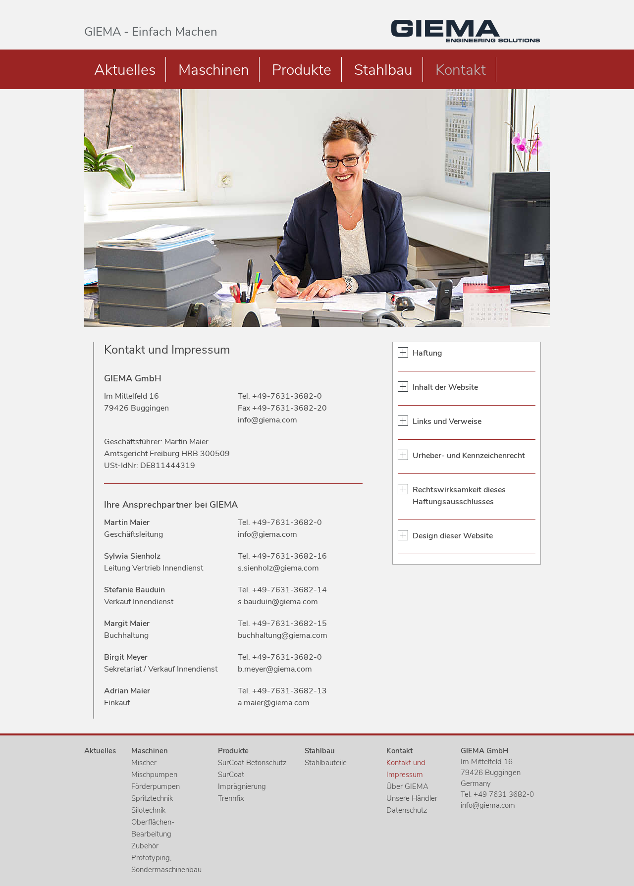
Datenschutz (406, 810)
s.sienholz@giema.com (278, 568)
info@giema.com (267, 420)
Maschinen (213, 70)
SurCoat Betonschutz (252, 763)
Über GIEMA (407, 786)
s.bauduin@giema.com (278, 601)
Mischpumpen (154, 775)
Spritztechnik (152, 798)
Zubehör (144, 846)
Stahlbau (383, 70)
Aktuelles (125, 70)
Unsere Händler (411, 798)
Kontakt (460, 70)
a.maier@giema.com (274, 702)
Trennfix (231, 798)
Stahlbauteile (326, 763)
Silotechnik (148, 810)
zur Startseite (465, 31)
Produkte (301, 70)
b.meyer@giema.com (275, 669)
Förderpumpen (155, 786)
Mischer (144, 763)
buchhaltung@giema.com (282, 635)
